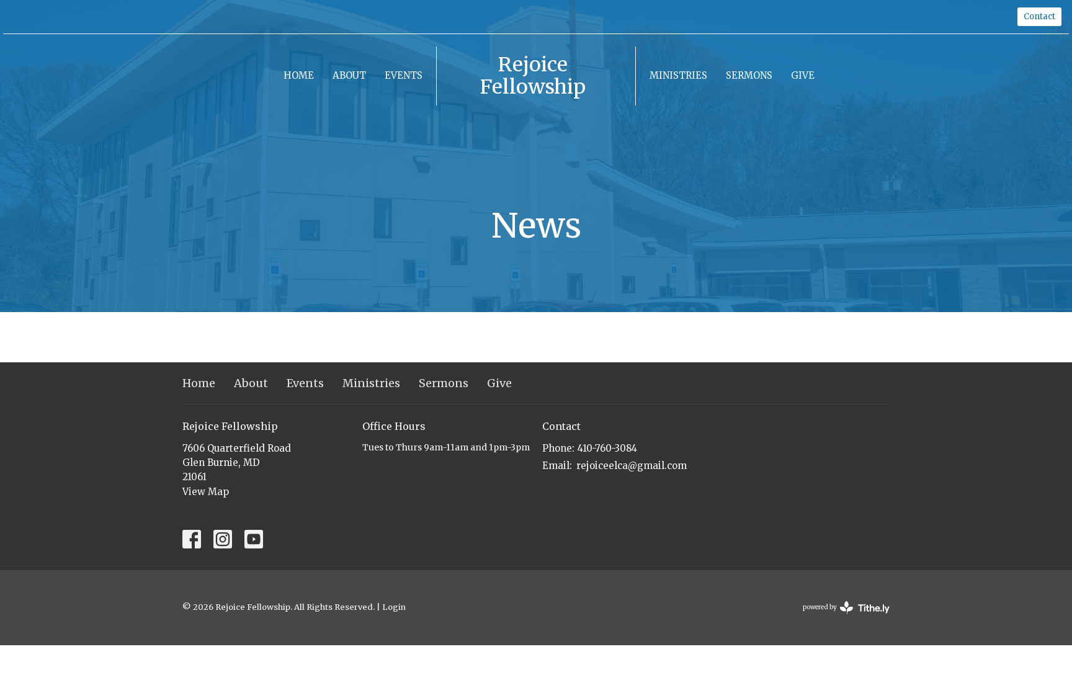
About (349, 75)
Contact (1039, 16)
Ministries (678, 75)
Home (299, 75)
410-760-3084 (607, 448)
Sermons (749, 75)
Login (394, 607)
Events (403, 75)
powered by (840, 617)
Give (803, 75)
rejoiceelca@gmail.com (631, 466)
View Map (205, 492)
